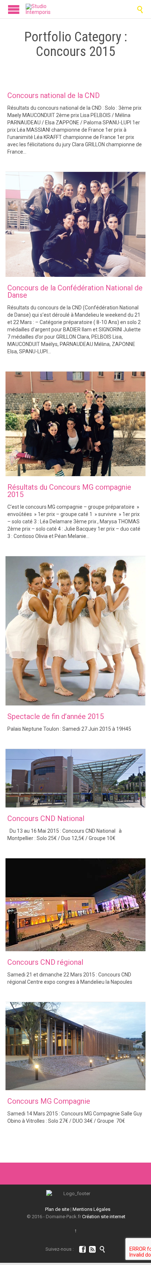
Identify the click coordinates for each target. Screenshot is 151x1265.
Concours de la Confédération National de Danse (75, 291)
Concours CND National (45, 818)
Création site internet (103, 1216)
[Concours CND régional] (75, 904)
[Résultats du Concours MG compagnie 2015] (75, 424)
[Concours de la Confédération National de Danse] (75, 224)
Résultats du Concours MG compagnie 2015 (69, 491)
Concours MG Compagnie (48, 1101)
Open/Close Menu (13, 9)
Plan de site (57, 1209)
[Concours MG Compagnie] (75, 1046)
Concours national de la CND (53, 95)
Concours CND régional (45, 962)
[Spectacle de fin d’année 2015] (75, 630)
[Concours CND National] (75, 778)
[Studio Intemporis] (38, 9)
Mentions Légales (91, 1209)
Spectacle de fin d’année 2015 (55, 716)
